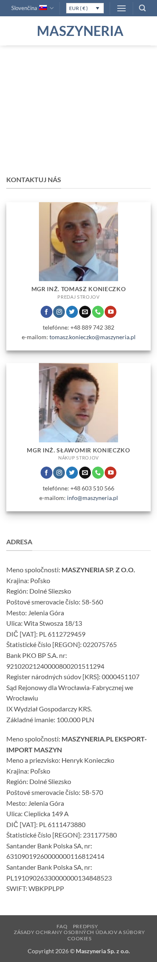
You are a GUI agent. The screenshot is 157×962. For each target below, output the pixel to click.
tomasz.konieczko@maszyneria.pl (92, 337)
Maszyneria (79, 31)
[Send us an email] (85, 312)
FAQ (62, 926)
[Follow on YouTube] (110, 312)
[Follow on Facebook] (46, 312)
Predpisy (85, 926)
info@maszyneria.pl (92, 498)
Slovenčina (24, 8)
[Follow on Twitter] (72, 312)
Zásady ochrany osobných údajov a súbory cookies (79, 935)
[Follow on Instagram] (59, 312)
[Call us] (98, 312)
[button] (121, 8)
